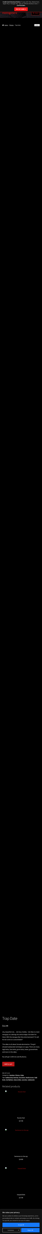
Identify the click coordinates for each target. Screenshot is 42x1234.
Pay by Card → (21, 9)
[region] (21, 1222)
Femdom (12, 1075)
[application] (21, 41)
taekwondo (31, 1080)
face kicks (22, 1077)
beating (15, 1077)
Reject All (30, 1230)
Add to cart (8, 1064)
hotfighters (9, 1080)
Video (22, 1075)
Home (6, 25)
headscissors (30, 1077)
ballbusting (9, 1077)
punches (24, 1080)
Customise (11, 1230)
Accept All (21, 1225)
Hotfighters (9, 13)
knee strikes (17, 1080)
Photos (11, 25)
